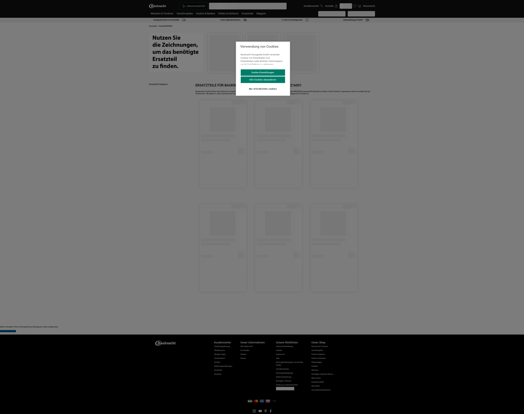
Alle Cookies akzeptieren (262, 79)
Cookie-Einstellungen (262, 72)
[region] (263, 68)
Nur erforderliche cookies (263, 89)
